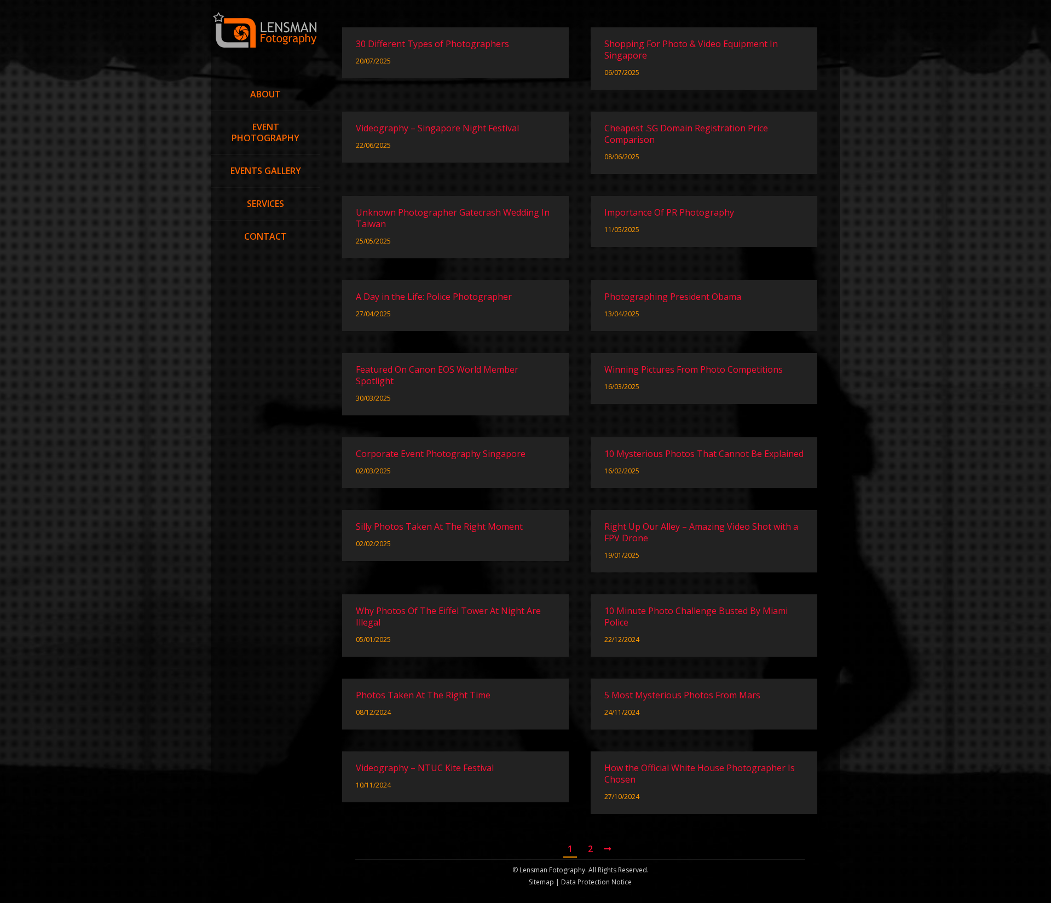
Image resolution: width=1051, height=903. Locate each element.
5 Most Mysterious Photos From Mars (682, 695)
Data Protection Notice (595, 882)
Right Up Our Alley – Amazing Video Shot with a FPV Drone (701, 532)
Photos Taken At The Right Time (423, 695)
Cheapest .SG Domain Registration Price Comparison (686, 134)
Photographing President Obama (672, 297)
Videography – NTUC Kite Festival (425, 768)
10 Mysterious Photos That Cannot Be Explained (704, 454)
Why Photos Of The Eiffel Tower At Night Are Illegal (448, 616)
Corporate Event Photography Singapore (441, 454)
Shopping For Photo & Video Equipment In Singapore (691, 49)
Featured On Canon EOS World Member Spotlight (437, 375)
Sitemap (541, 882)
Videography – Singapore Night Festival (437, 128)
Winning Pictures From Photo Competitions (693, 369)
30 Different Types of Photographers (432, 44)
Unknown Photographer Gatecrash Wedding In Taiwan (453, 218)
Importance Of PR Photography (669, 212)
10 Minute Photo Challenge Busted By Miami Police (696, 616)
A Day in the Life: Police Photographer (434, 297)
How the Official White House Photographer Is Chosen (699, 773)
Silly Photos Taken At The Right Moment (439, 526)
